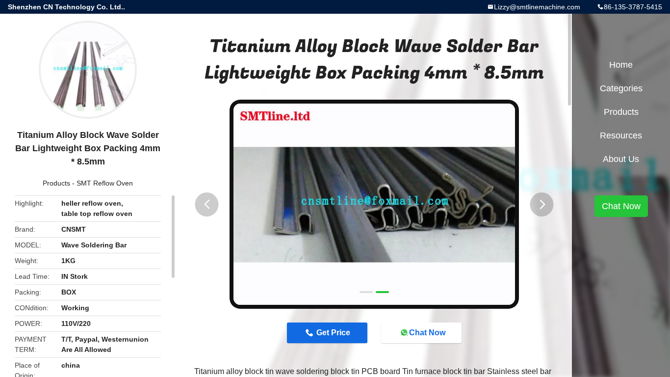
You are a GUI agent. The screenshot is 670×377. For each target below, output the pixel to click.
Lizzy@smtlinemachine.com (537, 7)
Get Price (333, 332)
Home (621, 65)
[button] (207, 204)
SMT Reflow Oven (105, 183)
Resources (621, 135)
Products (56, 183)
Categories (621, 88)
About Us (621, 159)
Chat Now (427, 332)
